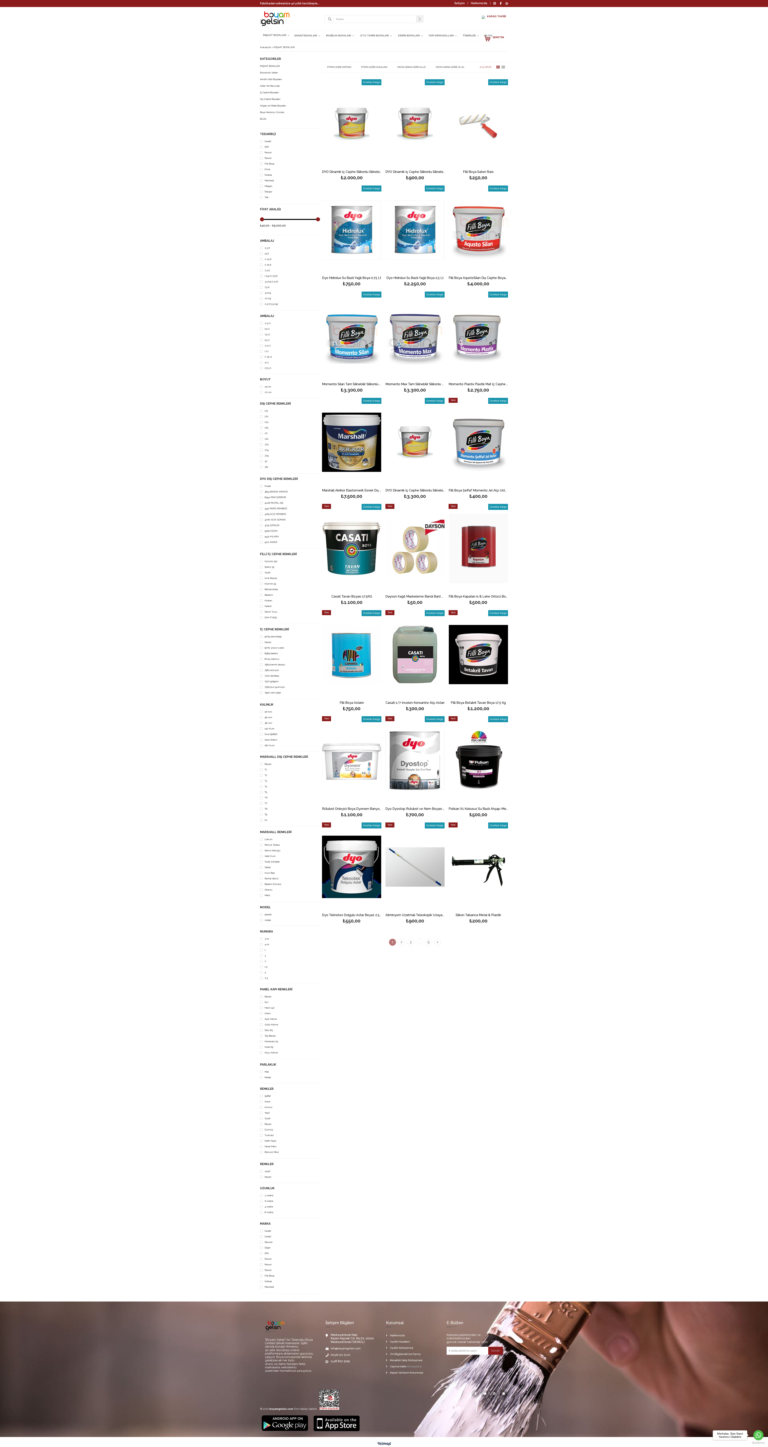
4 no (267, 944)
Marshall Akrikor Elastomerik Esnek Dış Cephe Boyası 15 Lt (351, 490)
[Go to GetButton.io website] (758, 1443)
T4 (266, 786)
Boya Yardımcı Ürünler (272, 112)
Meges (268, 186)
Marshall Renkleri (276, 832)
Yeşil (267, 1113)
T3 (266, 781)
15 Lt (267, 329)
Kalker (268, 606)
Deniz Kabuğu (272, 850)
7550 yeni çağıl (273, 692)
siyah (267, 1171)
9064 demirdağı (273, 636)
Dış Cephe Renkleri (275, 403)
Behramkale (271, 589)
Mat (267, 1072)
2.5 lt (267, 248)
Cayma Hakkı (398, 1366)
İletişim (459, 3)
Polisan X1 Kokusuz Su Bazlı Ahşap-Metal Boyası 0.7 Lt (478, 809)
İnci (266, 1002)
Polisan (268, 192)
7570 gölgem (272, 681)
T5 (266, 792)
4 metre (269, 1206)
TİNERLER (469, 35)
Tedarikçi (268, 134)
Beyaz (268, 764)
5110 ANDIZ (271, 542)
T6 (266, 797)
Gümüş (269, 1129)
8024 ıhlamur (272, 659)
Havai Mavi (270, 1146)
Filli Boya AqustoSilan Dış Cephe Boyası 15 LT (478, 278)
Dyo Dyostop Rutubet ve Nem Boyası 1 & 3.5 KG (415, 809)
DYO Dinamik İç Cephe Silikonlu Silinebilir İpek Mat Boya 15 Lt (415, 490)
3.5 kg (268, 293)
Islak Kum (270, 856)
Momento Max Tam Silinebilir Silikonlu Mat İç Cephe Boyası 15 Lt (415, 384)
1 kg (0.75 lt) (271, 276)
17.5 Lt (268, 368)
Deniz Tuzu (271, 612)
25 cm (268, 386)
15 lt (267, 253)
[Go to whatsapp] (758, 1435)
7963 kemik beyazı (275, 664)
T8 (266, 809)
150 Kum (269, 728)
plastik (268, 914)
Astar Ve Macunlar (270, 86)
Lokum (268, 839)
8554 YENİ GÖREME (275, 497)
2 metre (269, 1195)
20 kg (268, 298)
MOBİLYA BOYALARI (338, 35)
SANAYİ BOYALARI (305, 35)
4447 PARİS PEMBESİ (276, 508)
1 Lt (266, 351)
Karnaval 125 (271, 1041)
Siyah (268, 572)
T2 (266, 775)
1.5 (266, 967)
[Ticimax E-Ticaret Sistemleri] (384, 1444)
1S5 (266, 427)
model (265, 907)
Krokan (268, 600)
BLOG (488, 35)
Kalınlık (266, 704)
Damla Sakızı (272, 878)
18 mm (268, 712)
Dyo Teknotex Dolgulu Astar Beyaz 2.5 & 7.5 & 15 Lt (351, 915)
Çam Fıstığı (271, 617)
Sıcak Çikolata (272, 861)
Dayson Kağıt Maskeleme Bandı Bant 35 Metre (415, 596)
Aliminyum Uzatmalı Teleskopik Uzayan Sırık (415, 915)
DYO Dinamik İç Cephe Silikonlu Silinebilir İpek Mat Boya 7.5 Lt (351, 172)
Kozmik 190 (271, 561)
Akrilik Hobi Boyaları (271, 79)
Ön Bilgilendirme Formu (405, 1354)
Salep (268, 867)
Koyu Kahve (271, 1052)
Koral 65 (269, 1047)
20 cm (268, 392)
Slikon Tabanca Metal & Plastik (478, 915)
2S (266, 433)
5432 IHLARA (272, 536)
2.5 (266, 978)
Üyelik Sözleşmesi (401, 1347)
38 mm (268, 723)
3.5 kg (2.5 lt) (271, 281)
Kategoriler (270, 58)
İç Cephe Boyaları (269, 92)
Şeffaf (268, 1096)
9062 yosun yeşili (274, 648)
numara (266, 931)
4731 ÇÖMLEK (272, 525)
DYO (267, 147)
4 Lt (267, 362)
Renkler (267, 1088)
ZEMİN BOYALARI (409, 35)
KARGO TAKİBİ (496, 16)
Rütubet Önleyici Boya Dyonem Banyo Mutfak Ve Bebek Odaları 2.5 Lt (351, 809)
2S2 (267, 444)
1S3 (266, 422)
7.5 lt (267, 287)
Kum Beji (270, 873)
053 (333, 1361)
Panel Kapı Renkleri (276, 989)
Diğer (267, 1247)
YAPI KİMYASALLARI (441, 35)
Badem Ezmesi (273, 884)
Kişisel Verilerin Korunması (406, 1372)
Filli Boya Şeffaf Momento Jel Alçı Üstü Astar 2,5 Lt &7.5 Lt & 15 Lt (478, 490)
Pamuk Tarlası (272, 845)
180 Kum (270, 745)
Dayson (269, 1242)
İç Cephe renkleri (274, 629)
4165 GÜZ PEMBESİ (275, 514)
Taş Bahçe (270, 1036)
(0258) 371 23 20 (340, 1354)
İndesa (268, 175)
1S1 (266, 411)
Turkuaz (269, 1135)
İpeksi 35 (269, 567)
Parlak (268, 1077)
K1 (266, 820)
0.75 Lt (268, 357)
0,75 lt (268, 265)
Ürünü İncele (365, 123)
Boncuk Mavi (272, 1152)
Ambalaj (267, 316)
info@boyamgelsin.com (346, 1348)
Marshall (269, 180)
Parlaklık (268, 1064)
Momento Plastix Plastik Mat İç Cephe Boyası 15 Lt (478, 384)
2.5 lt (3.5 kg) (271, 304)
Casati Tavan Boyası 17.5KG (351, 596)
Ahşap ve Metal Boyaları (273, 105)
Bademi (269, 595)
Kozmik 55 (270, 584)
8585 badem (271, 653)
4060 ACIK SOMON (275, 519)
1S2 (266, 416)
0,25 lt (268, 259)
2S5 (267, 455)
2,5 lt (267, 270)
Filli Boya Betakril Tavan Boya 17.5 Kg (478, 703)
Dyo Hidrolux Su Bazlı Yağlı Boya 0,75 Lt (351, 278)
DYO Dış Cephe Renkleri (279, 478)
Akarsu (268, 889)
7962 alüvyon (272, 670)
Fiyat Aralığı (270, 209)
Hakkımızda (479, 3)
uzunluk (267, 1188)
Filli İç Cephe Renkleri (278, 554)
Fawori (268, 152)
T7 (266, 803)
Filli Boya (269, 163)
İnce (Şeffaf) (271, 734)
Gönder (495, 1350)
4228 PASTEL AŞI (274, 503)
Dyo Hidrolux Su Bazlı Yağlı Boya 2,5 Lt (415, 278)
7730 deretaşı (272, 676)
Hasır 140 (270, 1008)
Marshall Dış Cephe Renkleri (284, 756)
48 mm (268, 717)
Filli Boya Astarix (352, 703)
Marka (265, 1223)
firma (267, 169)
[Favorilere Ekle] (351, 123)
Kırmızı (268, 1107)
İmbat (268, 486)
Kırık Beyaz (271, 578)
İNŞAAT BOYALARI (274, 35)
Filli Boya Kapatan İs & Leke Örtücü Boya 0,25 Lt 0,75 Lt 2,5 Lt (478, 596)
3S (266, 461)
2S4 (267, 450)
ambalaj (267, 240)
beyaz (268, 642)
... (419, 942)
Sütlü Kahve (271, 1024)
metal (268, 920)
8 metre (269, 1212)
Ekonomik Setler (269, 72)
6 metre (269, 1201)
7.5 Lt (267, 334)
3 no (267, 939)
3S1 (266, 467)
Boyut (265, 379)
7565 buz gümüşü (275, 687)
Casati (268, 141)
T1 (266, 769)
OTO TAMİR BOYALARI (374, 35)
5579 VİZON (271, 531)
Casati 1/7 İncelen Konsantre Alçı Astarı (415, 703)
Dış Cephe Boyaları (270, 99)
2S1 (266, 439)
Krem (268, 1013)
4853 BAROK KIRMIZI (276, 491)
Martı (267, 895)
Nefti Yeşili (270, 1141)
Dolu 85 (269, 1030)
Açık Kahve (271, 1019)
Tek (267, 197)
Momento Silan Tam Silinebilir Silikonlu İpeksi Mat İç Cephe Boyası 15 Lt (351, 384)
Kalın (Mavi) (271, 740)
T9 (266, 814)
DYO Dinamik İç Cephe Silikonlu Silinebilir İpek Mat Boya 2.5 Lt (415, 172)
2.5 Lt (268, 323)
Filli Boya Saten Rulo (478, 172)
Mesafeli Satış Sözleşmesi (406, 1360)
